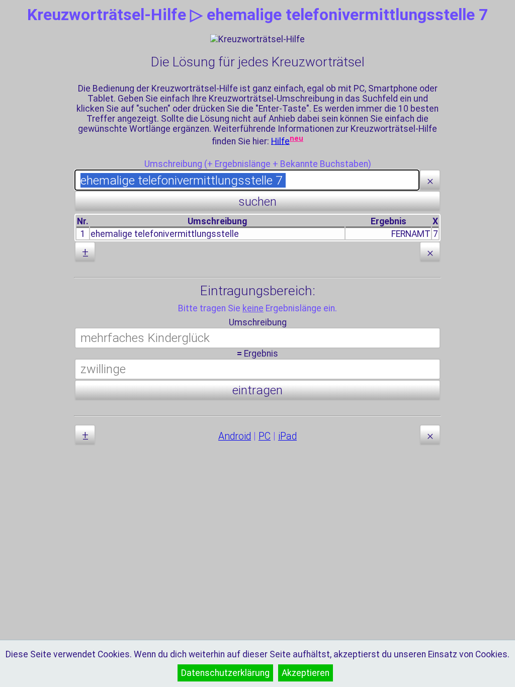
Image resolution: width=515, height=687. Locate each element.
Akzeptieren (305, 673)
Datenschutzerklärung (225, 673)
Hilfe (280, 141)
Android (234, 436)
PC (265, 436)
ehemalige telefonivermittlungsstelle (165, 234)
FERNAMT (411, 234)
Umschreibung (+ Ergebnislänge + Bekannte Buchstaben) (257, 164)
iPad (287, 436)
